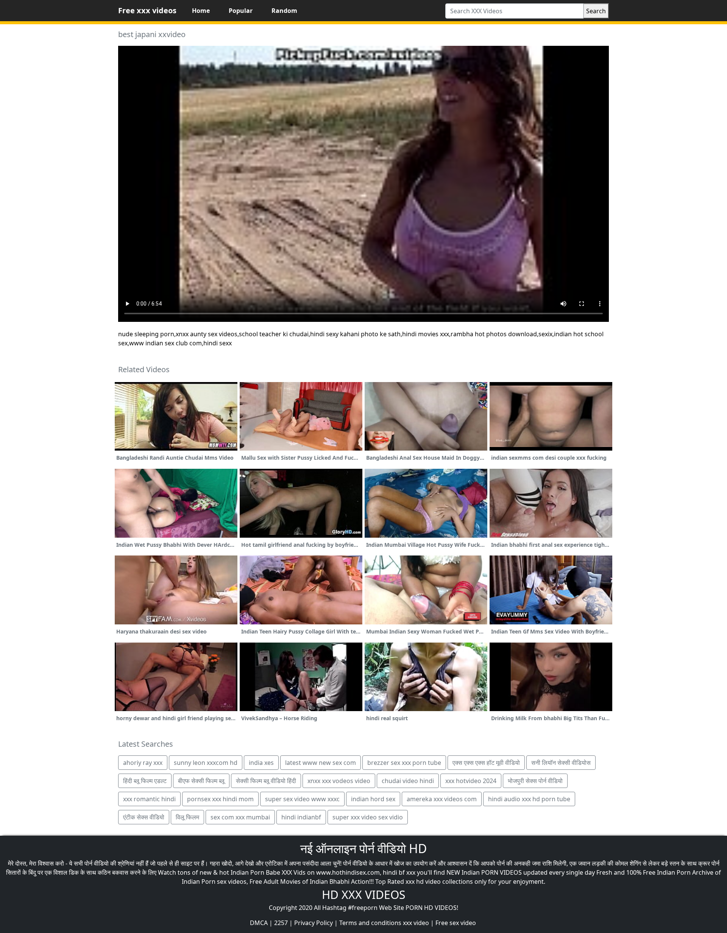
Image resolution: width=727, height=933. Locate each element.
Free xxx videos (147, 10)
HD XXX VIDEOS (363, 894)
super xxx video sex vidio (367, 817)
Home (201, 10)
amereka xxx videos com (442, 799)
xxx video (416, 923)
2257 (281, 923)
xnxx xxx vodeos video (338, 781)
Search (596, 11)
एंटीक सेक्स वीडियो (143, 817)
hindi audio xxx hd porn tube (529, 799)
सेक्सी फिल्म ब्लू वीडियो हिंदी (266, 781)
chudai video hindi (408, 781)
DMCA (259, 923)
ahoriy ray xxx (142, 762)
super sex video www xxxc (302, 799)
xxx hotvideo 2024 (470, 781)
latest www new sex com (320, 762)
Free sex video (455, 923)
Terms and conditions (370, 923)
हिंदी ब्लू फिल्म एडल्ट (145, 781)
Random (284, 10)
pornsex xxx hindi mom (220, 799)
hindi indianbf (301, 817)
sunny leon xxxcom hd (205, 762)
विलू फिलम (187, 817)
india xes (261, 762)
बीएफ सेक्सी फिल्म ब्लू (201, 781)
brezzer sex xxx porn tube (404, 762)
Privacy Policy (313, 923)
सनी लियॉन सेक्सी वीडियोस (561, 762)
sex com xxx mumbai (240, 817)
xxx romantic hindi (149, 799)
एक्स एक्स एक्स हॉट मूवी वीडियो (486, 762)
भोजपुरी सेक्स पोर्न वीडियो (535, 781)
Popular (241, 10)
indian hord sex (373, 799)
